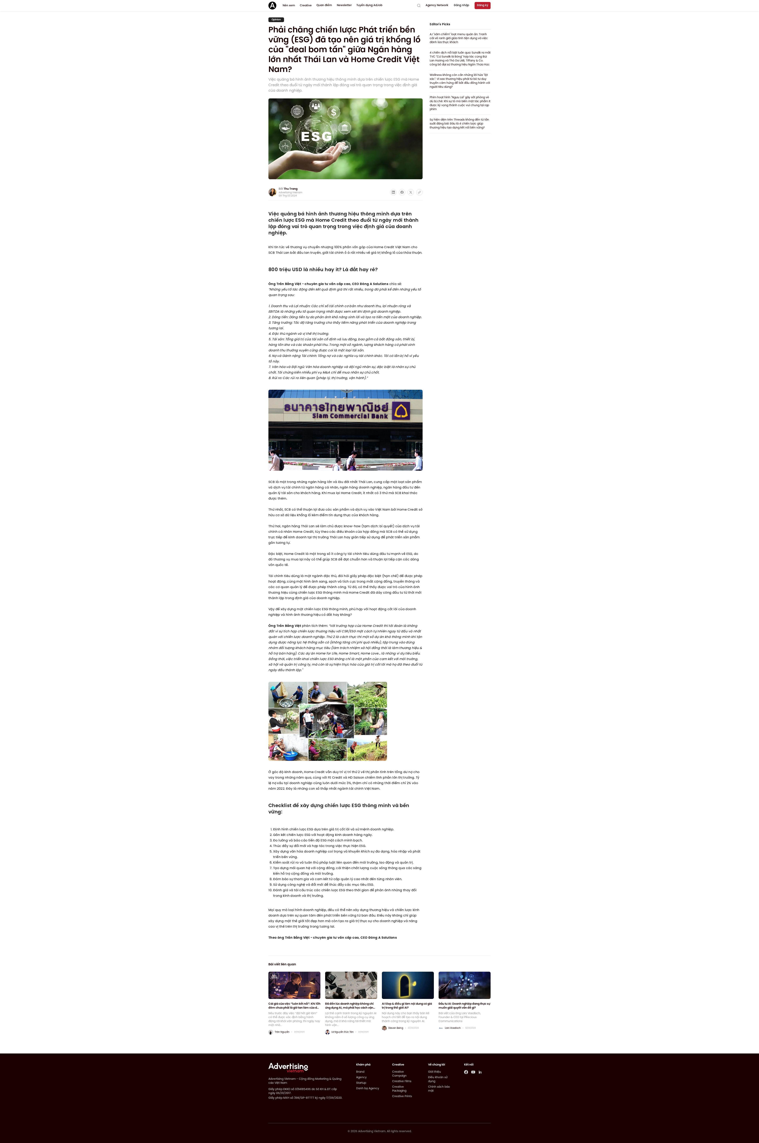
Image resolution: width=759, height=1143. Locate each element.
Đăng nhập (461, 5)
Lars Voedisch (453, 1028)
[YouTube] (473, 1072)
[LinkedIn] (480, 1072)
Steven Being (395, 1028)
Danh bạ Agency (367, 1088)
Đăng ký (482, 5)
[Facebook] (466, 1072)
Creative (306, 5)
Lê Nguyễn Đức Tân (342, 1032)
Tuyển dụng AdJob (369, 5)
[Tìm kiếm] (418, 5)
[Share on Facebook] (402, 192)
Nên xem (289, 5)
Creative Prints (402, 1096)
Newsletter (344, 5)
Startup (361, 1083)
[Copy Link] (419, 192)
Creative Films (401, 1081)
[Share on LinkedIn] (393, 192)
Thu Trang (290, 189)
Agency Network (437, 5)
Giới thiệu (434, 1071)
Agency (361, 1077)
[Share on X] (411, 192)
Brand (360, 1071)
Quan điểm (324, 5)
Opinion (276, 19)
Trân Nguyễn (282, 1032)
